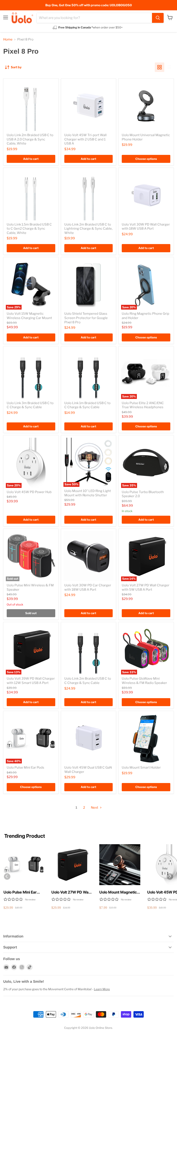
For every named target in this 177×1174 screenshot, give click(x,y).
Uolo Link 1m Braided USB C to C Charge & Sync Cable (87, 405)
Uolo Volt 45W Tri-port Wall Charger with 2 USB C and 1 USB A (85, 139)
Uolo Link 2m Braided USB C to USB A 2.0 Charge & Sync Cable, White (30, 139)
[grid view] (159, 67)
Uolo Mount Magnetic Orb (118, 892)
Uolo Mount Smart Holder (141, 767)
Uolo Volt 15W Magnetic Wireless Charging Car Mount (29, 316)
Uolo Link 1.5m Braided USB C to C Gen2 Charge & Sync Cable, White (29, 229)
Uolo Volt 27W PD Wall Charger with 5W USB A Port (145, 587)
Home (8, 39)
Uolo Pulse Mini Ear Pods (25, 767)
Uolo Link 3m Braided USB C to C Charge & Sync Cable (30, 405)
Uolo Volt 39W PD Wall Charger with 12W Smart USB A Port (31, 681)
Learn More (102, 989)
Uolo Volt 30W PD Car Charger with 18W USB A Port (87, 587)
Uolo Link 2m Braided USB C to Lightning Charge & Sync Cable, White (88, 229)
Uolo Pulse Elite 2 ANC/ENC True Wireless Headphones (143, 405)
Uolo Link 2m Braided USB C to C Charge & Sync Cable (87, 681)
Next (95, 808)
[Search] (158, 18)
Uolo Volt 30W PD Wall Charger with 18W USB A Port (146, 227)
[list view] (169, 67)
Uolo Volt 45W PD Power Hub (29, 492)
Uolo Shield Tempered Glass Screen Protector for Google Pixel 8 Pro (86, 318)
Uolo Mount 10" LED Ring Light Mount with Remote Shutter (87, 493)
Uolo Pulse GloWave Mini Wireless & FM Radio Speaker (144, 681)
